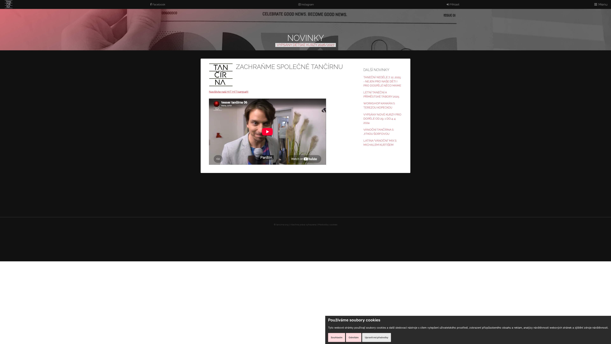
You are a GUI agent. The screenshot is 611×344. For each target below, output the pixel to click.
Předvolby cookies (327, 224)
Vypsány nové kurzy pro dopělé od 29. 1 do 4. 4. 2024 (382, 118)
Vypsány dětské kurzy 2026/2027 (305, 45)
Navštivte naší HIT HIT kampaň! (228, 91)
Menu (602, 4)
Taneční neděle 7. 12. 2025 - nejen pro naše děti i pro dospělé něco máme (382, 81)
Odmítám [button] (354, 337)
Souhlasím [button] (336, 337)
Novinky (305, 38)
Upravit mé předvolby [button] (376, 337)
